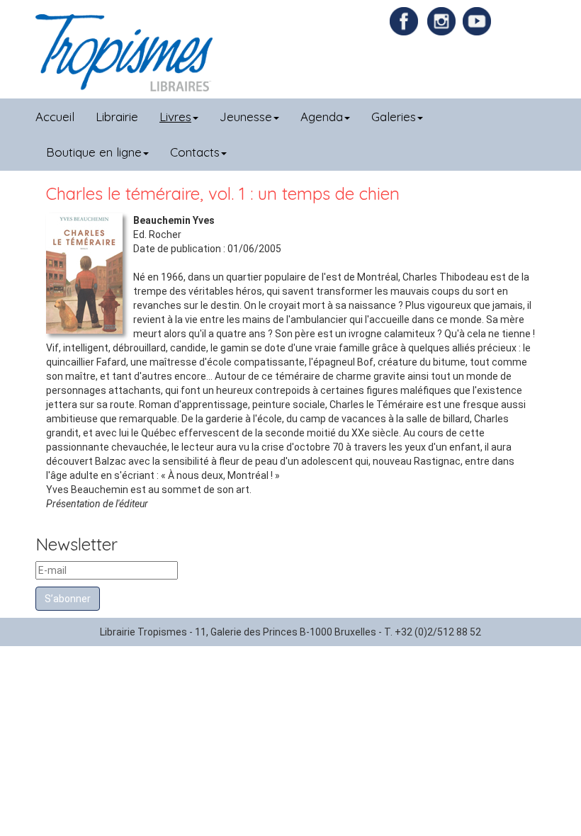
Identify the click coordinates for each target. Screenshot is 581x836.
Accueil (54, 116)
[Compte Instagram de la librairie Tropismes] (443, 20)
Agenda (321, 116)
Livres (175, 116)
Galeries (393, 116)
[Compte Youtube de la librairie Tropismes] (479, 20)
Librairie (117, 116)
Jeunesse (246, 116)
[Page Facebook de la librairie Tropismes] (407, 20)
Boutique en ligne (94, 152)
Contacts (195, 152)
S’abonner (68, 598)
